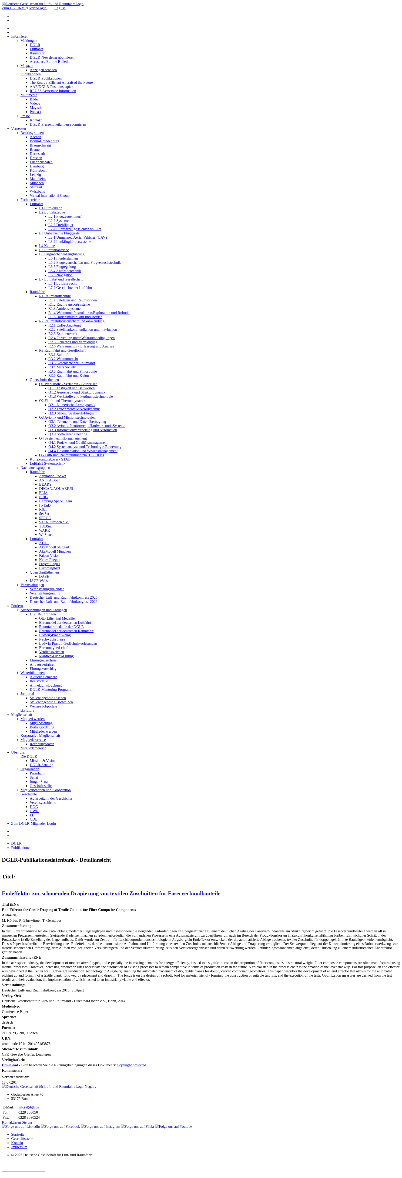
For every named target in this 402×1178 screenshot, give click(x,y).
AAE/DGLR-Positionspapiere (52, 87)
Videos (35, 103)
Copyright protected (131, 1065)
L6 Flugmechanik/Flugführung (61, 254)
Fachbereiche (30, 200)
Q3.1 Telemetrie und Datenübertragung (77, 422)
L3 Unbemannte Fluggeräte (59, 233)
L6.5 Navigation (60, 275)
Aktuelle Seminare (43, 677)
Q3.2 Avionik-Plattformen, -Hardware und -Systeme (86, 426)
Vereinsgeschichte (43, 802)
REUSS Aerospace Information (53, 91)
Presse (25, 116)
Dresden (36, 158)
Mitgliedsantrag (41, 723)
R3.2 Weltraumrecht (63, 359)
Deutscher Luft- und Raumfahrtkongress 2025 (63, 597)
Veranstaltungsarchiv (45, 593)
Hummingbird (49, 568)
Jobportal (27, 694)
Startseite (17, 1134)
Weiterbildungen (32, 673)
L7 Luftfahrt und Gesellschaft (61, 279)
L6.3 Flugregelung (62, 267)
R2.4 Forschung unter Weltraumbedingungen (81, 338)
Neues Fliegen (49, 560)
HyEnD (45, 505)
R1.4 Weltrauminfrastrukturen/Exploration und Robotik (89, 313)
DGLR (35, 45)
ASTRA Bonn (49, 480)
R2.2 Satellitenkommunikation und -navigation (82, 329)
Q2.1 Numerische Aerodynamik (71, 405)
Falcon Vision (49, 555)
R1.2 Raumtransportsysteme (69, 304)
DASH (44, 576)
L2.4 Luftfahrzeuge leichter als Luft (74, 229)
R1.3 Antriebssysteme (64, 308)
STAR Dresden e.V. (54, 522)
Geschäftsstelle (41, 786)
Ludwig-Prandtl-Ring (55, 635)
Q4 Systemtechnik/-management (63, 438)
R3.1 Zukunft (58, 355)
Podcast (35, 112)
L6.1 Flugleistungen (63, 258)
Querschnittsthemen (44, 380)
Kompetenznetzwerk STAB (50, 459)
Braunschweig (40, 145)
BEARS (45, 484)
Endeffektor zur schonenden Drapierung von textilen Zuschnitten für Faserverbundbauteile (111, 893)
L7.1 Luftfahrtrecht (62, 283)
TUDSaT (46, 526)
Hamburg (37, 166)
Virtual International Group (50, 195)
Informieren (19, 36)
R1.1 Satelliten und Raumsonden (72, 300)
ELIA (43, 493)
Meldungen (28, 41)
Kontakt (36, 120)
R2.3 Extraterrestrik (62, 334)
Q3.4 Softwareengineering (67, 434)
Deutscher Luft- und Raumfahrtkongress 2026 (63, 602)
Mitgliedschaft (21, 715)
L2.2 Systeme (58, 221)
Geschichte (28, 794)
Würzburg (37, 191)
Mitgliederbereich (33, 748)
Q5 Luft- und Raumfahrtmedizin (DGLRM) (71, 455)
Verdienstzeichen (51, 652)
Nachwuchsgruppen (35, 468)
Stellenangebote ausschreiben (51, 702)
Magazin (26, 66)
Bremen (35, 149)
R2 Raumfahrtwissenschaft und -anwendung (71, 321)
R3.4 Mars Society (62, 367)
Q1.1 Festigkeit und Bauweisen (71, 388)
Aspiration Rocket (52, 476)
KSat (43, 509)
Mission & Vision (43, 761)
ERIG (43, 497)
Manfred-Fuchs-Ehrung (56, 656)
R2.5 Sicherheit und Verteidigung (72, 342)
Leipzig (35, 175)
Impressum (19, 1147)
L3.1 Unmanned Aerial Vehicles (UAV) (77, 237)
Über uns (18, 752)
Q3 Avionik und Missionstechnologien (67, 417)
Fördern (17, 606)
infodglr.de (28, 1107)
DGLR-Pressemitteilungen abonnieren (58, 124)
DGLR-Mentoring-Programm (51, 689)
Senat (34, 777)
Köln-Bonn (38, 170)
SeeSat (44, 514)
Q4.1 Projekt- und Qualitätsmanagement (77, 442)
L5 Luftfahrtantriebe (54, 250)
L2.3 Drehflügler (60, 225)
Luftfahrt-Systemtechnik (47, 463)
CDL (33, 819)
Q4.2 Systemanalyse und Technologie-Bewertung (84, 447)
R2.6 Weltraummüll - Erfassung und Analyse (81, 346)
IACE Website (40, 581)
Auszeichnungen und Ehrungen (43, 610)
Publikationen (30, 74)
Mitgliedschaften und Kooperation (45, 790)
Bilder (34, 99)
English (60, 8)
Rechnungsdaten (42, 744)
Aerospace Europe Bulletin (50, 61)
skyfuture (27, 710)
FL (32, 815)
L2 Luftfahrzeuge (52, 212)
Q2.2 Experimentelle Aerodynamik (74, 409)
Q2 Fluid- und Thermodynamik (62, 401)
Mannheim (38, 179)
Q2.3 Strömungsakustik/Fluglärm (72, 413)
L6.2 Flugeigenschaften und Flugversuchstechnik (84, 262)
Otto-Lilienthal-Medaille (57, 618)
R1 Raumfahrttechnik (55, 296)
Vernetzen (18, 128)
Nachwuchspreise (52, 639)
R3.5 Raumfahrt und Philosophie (72, 371)
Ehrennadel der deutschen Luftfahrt (65, 622)
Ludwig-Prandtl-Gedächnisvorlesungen (68, 643)
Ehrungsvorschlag (43, 669)
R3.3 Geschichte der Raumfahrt (71, 363)
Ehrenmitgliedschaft (53, 648)
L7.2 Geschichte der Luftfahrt (70, 288)
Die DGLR (28, 756)
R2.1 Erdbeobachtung (64, 325)
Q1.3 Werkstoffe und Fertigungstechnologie (80, 396)
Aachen (35, 137)
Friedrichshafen (41, 162)
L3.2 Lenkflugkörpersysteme (69, 242)
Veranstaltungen (32, 585)
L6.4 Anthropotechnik (64, 271)
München (37, 183)
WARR (44, 530)
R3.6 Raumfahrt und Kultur (68, 375)
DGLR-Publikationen (46, 78)
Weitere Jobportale (43, 706)
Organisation (29, 769)
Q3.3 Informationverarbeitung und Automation (82, 430)
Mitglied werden (32, 719)
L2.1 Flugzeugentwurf (64, 216)
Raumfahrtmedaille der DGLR (61, 627)
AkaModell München (55, 551)
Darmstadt (37, 154)
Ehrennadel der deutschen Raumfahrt (66, 631)
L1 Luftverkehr (50, 208)
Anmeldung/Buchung (46, 685)
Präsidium (37, 773)
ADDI (44, 543)
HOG (34, 807)
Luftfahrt (36, 49)
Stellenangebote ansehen (48, 698)
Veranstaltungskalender (47, 589)
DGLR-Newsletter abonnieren (52, 57)
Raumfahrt (37, 53)
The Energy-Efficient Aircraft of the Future (61, 82)
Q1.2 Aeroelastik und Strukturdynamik (76, 392)
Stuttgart (36, 187)
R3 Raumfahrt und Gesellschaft (62, 350)
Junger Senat (39, 782)
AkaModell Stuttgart (54, 547)
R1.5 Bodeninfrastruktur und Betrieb (75, 317)
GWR (34, 811)
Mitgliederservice (33, 740)
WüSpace (46, 535)
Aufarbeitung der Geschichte (51, 798)
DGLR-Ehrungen (43, 614)
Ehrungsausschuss (43, 660)
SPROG (45, 518)
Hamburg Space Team (55, 501)
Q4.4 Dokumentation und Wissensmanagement (82, 451)
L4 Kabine (47, 246)
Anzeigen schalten (43, 70)
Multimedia (28, 95)
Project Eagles (49, 564)
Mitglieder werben (43, 731)
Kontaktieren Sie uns (17, 1122)
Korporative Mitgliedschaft (40, 736)
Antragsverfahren (42, 664)
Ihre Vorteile (39, 681)
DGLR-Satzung (41, 765)
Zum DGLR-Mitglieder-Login (24, 8)
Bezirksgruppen (32, 133)
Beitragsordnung (42, 727)
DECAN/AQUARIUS (56, 489)
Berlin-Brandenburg (44, 141)
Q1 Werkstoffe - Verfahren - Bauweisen (68, 384)
